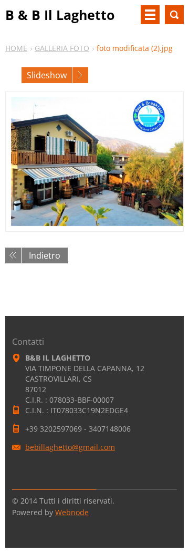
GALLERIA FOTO (62, 48)
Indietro (44, 255)
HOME (16, 48)
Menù (150, 14)
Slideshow (47, 75)
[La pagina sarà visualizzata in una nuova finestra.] (94, 161)
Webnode (72, 512)
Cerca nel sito (174, 14)
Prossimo (80, 75)
